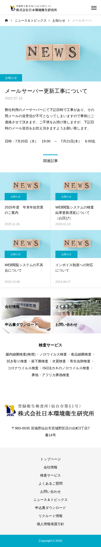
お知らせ (11, 78)
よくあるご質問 (50, 483)
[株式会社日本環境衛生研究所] (35, 7)
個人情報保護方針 (50, 524)
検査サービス (50, 475)
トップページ (50, 459)
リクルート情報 (50, 516)
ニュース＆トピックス (50, 500)
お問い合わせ (50, 491)
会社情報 (50, 467)
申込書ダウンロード (50, 508)
